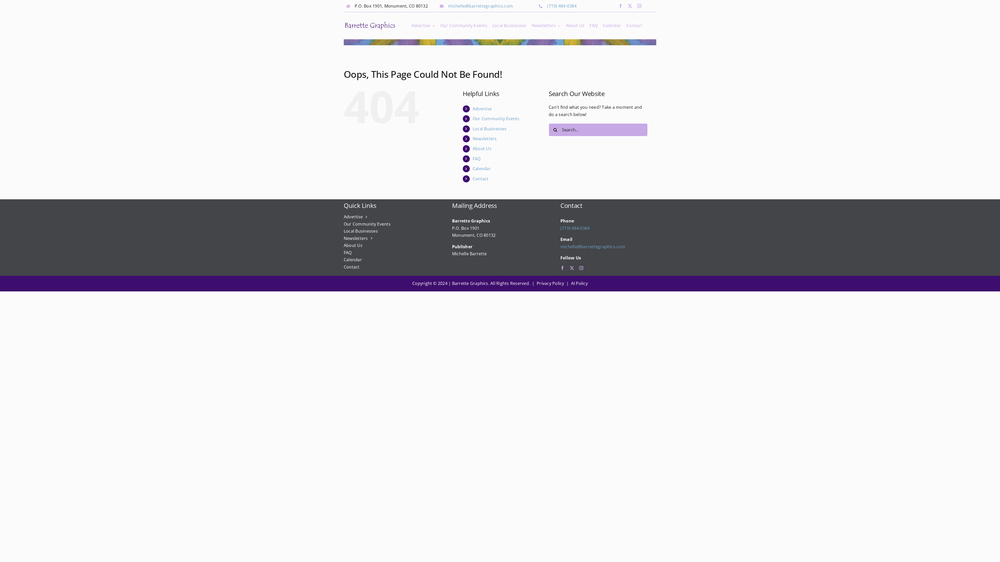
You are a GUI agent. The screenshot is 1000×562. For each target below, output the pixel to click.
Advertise (482, 109)
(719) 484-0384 (561, 6)
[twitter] (630, 6)
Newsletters (485, 139)
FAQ (477, 159)
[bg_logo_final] (370, 23)
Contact (481, 179)
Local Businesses (490, 129)
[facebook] (620, 6)
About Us (482, 148)
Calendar (482, 168)
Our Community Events (496, 119)
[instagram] (639, 6)
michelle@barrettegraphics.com (480, 6)
